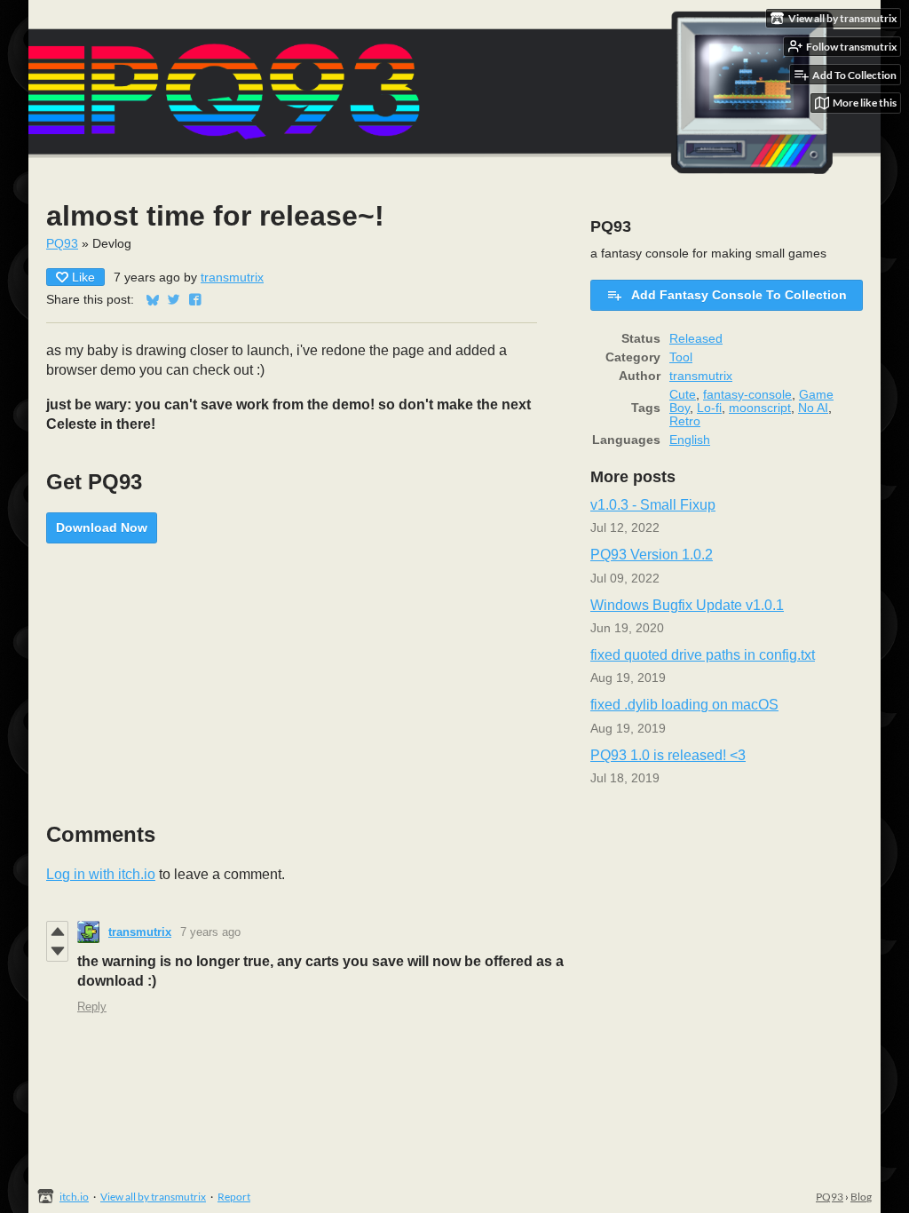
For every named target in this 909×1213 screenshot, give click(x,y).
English (689, 440)
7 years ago (210, 932)
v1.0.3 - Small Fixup (652, 504)
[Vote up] (57, 931)
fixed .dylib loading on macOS (684, 704)
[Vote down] (57, 951)
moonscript (760, 408)
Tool (680, 357)
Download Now (101, 527)
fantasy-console (747, 394)
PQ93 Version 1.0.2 (651, 554)
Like (83, 277)
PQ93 (62, 243)
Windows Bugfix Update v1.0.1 (687, 605)
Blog (861, 1196)
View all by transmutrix (153, 1196)
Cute (682, 394)
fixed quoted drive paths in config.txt (702, 654)
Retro (684, 421)
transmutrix (232, 277)
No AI (813, 408)
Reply (92, 1006)
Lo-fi (709, 408)
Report (233, 1196)
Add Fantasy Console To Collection (739, 295)
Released (696, 338)
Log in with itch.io (100, 874)
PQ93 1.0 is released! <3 (668, 755)
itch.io (74, 1196)
